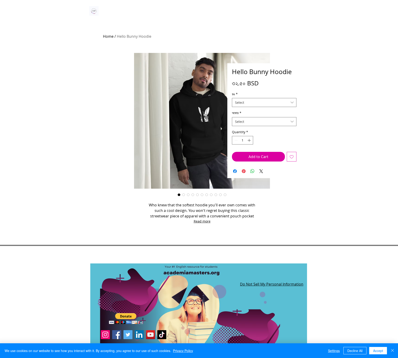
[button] (126, 318)
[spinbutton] (242, 140)
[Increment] (249, 140)
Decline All (355, 350)
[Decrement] (235, 140)
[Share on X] (261, 171)
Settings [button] (334, 350)
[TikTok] (161, 334)
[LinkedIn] (139, 334)
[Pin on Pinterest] (243, 171)
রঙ (235, 94)
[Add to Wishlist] (291, 157)
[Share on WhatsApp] (252, 171)
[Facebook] (116, 334)
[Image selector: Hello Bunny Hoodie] (179, 194)
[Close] (392, 350)
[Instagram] (105, 334)
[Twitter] (127, 334)
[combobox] (264, 102)
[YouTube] (150, 334)
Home (108, 36)
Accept (378, 350)
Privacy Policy (183, 350)
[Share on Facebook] (235, 171)
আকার (236, 113)
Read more (202, 221)
